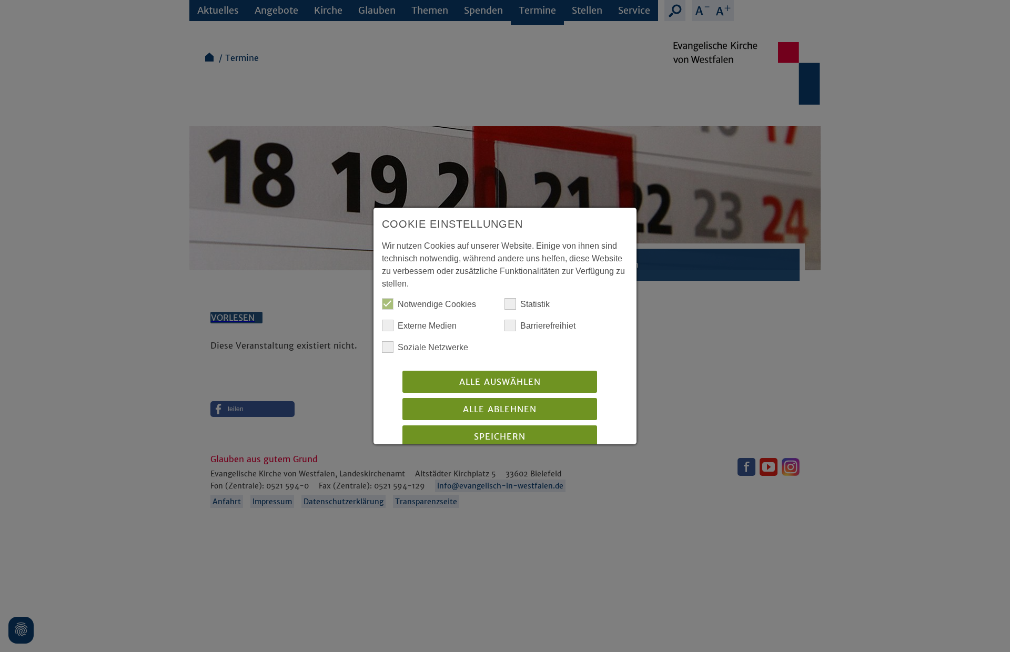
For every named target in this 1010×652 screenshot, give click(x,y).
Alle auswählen (500, 381)
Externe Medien (427, 325)
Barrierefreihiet (547, 325)
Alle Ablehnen (500, 409)
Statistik (535, 304)
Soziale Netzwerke (433, 347)
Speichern (500, 436)
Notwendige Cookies (437, 304)
